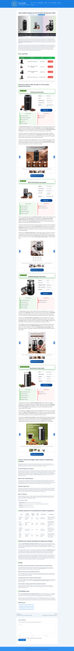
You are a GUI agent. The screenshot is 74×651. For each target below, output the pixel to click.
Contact (59, 2)
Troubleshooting (40, 2)
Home (32, 2)
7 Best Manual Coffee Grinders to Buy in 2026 (26, 606)
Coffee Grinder (43, 14)
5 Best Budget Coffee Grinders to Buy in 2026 (26, 607)
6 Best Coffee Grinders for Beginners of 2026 (26, 604)
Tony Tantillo (22, 3)
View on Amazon (50, 61)
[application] (43, 3)
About (50, 2)
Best (35, 2)
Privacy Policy (54, 2)
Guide (46, 2)
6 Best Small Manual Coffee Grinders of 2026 (26, 609)
